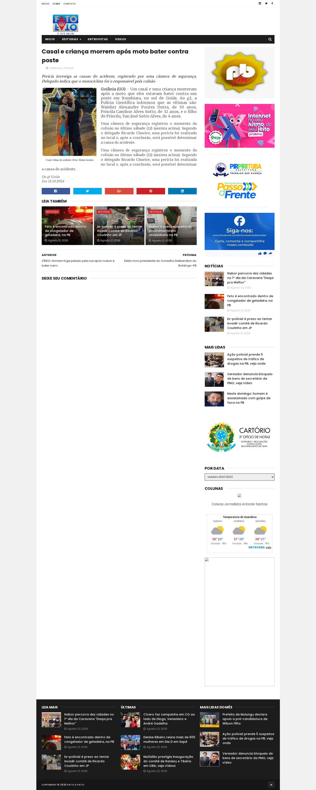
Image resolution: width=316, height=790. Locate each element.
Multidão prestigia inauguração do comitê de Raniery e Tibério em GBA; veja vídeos (168, 761)
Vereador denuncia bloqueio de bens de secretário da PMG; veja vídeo (250, 378)
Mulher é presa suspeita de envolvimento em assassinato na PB (170, 230)
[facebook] (272, 3)
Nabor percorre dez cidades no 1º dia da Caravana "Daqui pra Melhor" (250, 278)
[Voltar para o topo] (271, 784)
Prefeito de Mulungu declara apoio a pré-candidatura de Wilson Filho (244, 719)
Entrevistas (98, 39)
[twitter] (266, 3)
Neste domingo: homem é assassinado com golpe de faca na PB (248, 398)
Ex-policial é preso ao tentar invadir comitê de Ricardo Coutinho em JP (119, 230)
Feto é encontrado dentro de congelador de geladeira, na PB (65, 230)
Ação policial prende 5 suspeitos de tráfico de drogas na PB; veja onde (246, 359)
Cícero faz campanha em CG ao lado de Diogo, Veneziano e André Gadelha (169, 719)
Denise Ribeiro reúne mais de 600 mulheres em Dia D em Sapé (169, 739)
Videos (120, 39)
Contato (69, 3)
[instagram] (259, 3)
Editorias (70, 39)
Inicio (45, 3)
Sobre (56, 3)
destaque (56, 68)
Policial (69, 68)
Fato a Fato (75, 784)
